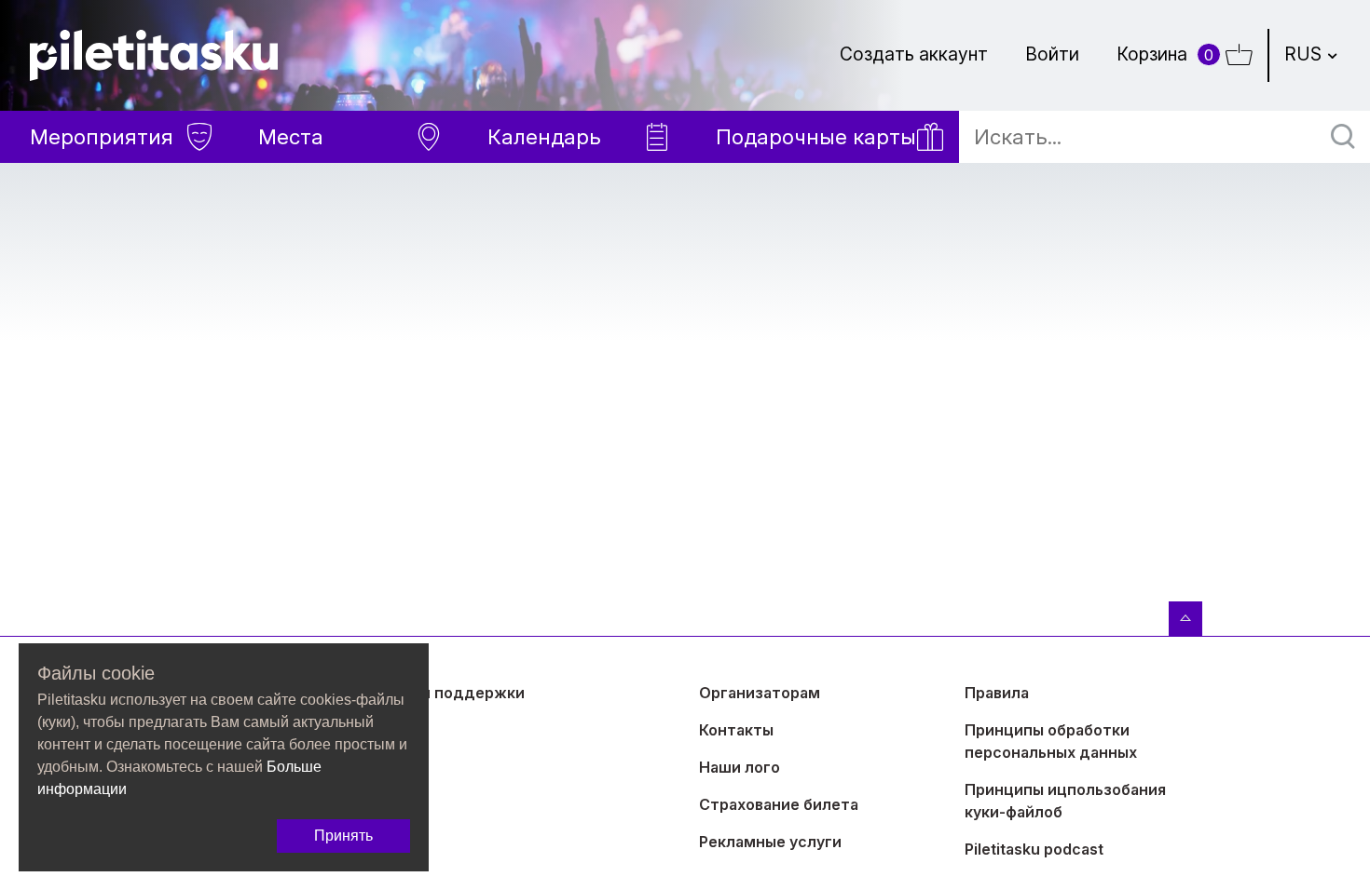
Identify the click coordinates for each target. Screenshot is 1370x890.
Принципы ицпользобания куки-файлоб (1065, 800)
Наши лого (739, 767)
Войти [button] (1052, 54)
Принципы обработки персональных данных (1051, 741)
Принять (343, 835)
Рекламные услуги (770, 841)
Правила (997, 692)
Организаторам (759, 692)
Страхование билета (778, 804)
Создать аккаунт (914, 54)
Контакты (736, 730)
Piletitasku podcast (1034, 849)
